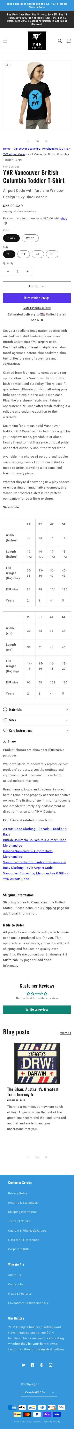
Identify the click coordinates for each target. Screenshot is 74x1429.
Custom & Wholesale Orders (27, 1230)
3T (23, 254)
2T (9, 254)
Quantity (8, 263)
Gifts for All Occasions (23, 1240)
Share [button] (12, 741)
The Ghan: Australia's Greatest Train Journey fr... (33, 1091)
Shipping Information (23, 1212)
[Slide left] (27, 141)
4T (38, 254)
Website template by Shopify (47, 1422)
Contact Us (16, 1284)
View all (65, 1033)
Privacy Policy (18, 1193)
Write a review (36, 1009)
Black (11, 238)
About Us (14, 1275)
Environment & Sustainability (28, 1303)
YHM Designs (28, 1422)
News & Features (20, 1293)
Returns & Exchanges (23, 1202)
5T (52, 254)
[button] (5, 40)
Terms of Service (19, 1221)
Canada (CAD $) (35, 1392)
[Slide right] (46, 141)
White (30, 238)
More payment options (37, 307)
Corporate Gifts (19, 1249)
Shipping (8, 211)
